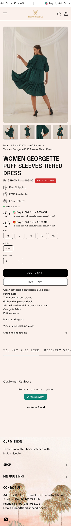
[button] (58, 14)
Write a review (35, 397)
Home (6, 145)
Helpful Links (13, 476)
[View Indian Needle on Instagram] (5, 519)
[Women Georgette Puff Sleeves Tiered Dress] (10, 132)
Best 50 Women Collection (27, 145)
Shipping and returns (15, 332)
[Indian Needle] (35, 13)
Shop (7, 464)
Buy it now (35, 281)
